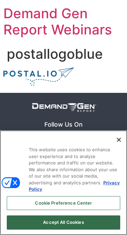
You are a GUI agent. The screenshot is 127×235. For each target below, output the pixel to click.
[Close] (118, 139)
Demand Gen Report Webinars (57, 21)
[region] (63, 182)
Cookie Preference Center (63, 203)
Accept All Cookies (63, 222)
